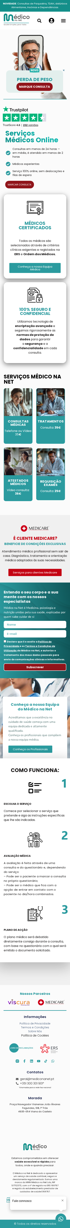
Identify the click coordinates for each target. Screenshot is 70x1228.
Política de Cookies (35, 1035)
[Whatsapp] (53, 1061)
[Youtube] (38, 1061)
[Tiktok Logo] (45, 1061)
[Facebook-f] (24, 1061)
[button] (63, 20)
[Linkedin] (31, 1061)
